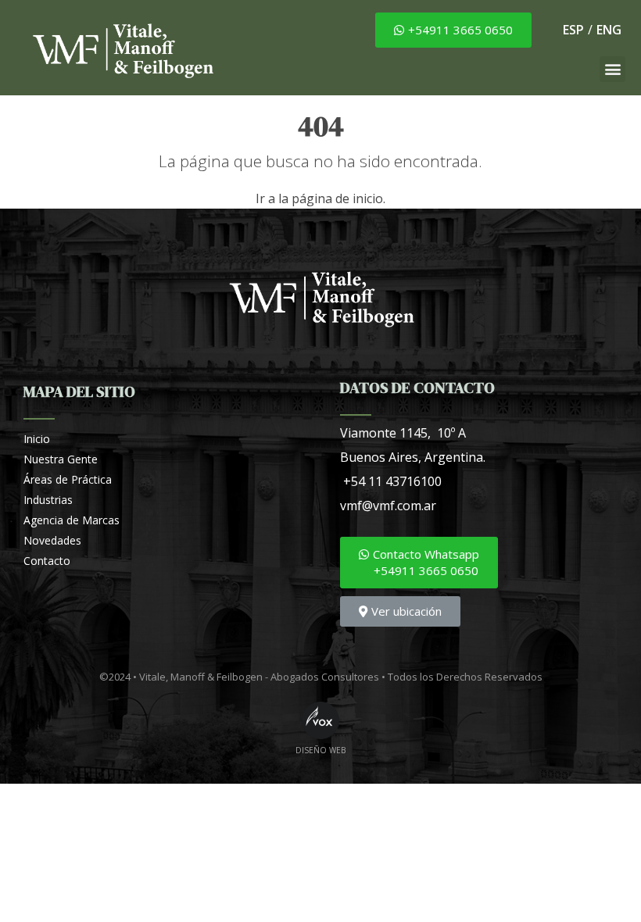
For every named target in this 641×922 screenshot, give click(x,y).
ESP (573, 29)
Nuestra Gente (60, 459)
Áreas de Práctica (67, 479)
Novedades (52, 540)
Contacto (46, 560)
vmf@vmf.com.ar (388, 505)
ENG (608, 29)
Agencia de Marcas (71, 520)
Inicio (36, 438)
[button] (453, 30)
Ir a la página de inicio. (320, 198)
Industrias (48, 499)
